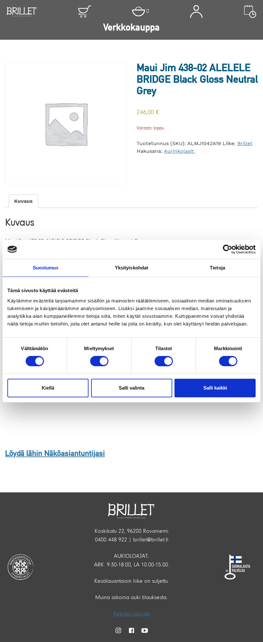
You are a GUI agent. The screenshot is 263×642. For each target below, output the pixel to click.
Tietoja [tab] (217, 267)
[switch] (99, 361)
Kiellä (48, 388)
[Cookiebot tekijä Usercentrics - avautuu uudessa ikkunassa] (227, 249)
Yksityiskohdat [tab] (131, 267)
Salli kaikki (215, 388)
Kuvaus (23, 201)
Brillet (244, 143)
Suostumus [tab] (46, 267)
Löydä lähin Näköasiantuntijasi (55, 453)
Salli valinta (131, 388)
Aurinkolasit (180, 151)
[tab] (23, 201)
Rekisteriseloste (131, 614)
